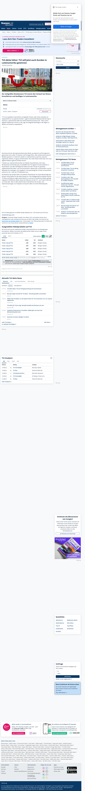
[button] (51, 24)
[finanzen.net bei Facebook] (46, 768)
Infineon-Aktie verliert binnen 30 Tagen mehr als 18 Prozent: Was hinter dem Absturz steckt (67, 150)
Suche (67, 67)
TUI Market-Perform (18, 373)
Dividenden (70, 628)
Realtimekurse (60, 623)
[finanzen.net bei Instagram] (43, 768)
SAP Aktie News (30, 748)
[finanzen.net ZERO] (29, 50)
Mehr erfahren (12, 50)
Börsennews (4, 743)
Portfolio (58, 631)
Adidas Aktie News (29, 757)
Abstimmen (67, 676)
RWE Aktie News (55, 750)
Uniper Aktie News (40, 754)
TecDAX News (47, 743)
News (8, 28)
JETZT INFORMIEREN (18, 733)
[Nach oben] (77, 789)
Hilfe (15, 767)
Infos (31, 223)
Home (3, 32)
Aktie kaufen (45, 111)
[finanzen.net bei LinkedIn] (43, 774)
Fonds (20, 28)
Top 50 (58, 626)
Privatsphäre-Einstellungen (31, 776)
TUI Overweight (17, 367)
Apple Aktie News (56, 748)
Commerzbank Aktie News (69, 748)
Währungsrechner (59, 769)
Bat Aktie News (45, 759)
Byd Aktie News (30, 752)
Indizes (14, 28)
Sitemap (3, 773)
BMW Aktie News (55, 759)
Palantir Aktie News (42, 755)
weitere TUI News (61, 216)
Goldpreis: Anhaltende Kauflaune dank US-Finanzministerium (67, 145)
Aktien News (12, 743)
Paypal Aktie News (45, 750)
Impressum (30, 767)
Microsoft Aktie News (18, 748)
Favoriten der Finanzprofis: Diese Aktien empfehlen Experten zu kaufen (66, 132)
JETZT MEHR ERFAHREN (59, 733)
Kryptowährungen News (32, 745)
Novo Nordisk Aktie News (8, 755)
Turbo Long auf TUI (7, 243)
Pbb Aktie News (26, 761)
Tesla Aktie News (6, 747)
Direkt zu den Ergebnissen (63, 679)
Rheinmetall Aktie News (66, 745)
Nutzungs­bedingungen (33, 773)
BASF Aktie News (16, 747)
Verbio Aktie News (36, 761)
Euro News (21, 745)
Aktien (3, 28)
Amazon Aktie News (38, 747)
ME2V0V (3, 257)
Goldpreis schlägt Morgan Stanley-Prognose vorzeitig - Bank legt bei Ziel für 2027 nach (66, 137)
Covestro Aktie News (55, 755)
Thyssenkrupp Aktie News (55, 752)
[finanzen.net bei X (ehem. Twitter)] (46, 771)
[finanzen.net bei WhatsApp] (43, 777)
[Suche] (43, 24)
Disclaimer (30, 771)
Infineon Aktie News (33, 750)
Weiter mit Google (66, 26)
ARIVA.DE (41, 789)
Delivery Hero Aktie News (8, 759)
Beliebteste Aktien (72, 620)
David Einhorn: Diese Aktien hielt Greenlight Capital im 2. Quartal (65, 141)
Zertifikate (31, 28)
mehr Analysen (6, 381)
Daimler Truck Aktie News (52, 757)
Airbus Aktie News (19, 752)
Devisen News (5, 745)
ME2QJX (11, 257)
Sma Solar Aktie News (67, 757)
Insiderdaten (59, 628)
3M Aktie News (47, 761)
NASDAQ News (67, 743)
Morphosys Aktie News (64, 754)
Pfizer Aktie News (21, 755)
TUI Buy (15, 370)
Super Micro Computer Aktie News (10, 761)
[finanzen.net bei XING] (46, 774)
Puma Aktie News (18, 757)
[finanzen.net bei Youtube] (43, 771)
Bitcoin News (43, 745)
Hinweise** (33, 257)
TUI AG (5, 109)
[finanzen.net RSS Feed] (46, 777)
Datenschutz (30, 769)
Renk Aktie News (66, 750)
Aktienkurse (59, 620)
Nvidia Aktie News (54, 745)
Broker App (57, 771)
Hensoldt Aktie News (20, 750)
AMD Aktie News (29, 754)
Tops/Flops (70, 626)
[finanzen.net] (7, 23)
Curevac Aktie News (6, 757)
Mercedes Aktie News (70, 752)
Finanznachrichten (22, 743)
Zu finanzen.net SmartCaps (67, 533)
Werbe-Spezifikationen (20, 771)
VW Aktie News (56, 761)
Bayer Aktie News (27, 747)
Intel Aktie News (31, 755)
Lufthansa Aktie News (7, 752)
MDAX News (39, 743)
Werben (16, 769)
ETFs (24, 28)
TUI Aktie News (66, 747)
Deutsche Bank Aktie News (42, 748)
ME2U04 (7, 257)
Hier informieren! (61, 692)
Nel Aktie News (40, 757)
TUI (3, 117)
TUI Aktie (14, 32)
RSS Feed (47, 322)
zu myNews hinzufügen (8, 324)
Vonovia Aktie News (18, 754)
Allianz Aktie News (6, 748)
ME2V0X (49, 256)
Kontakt (3, 767)
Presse (3, 771)
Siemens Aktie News (67, 755)
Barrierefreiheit (31, 778)
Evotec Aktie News (52, 754)
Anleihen (50, 28)
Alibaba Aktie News (21, 759)
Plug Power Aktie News (7, 750)
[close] (77, 7)
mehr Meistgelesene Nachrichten (65, 154)
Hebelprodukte (40, 28)
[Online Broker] (7, 25)
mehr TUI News (6, 322)
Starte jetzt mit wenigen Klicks (10, 221)
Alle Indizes (70, 623)
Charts (5, 111)
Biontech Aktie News (41, 752)
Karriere (3, 769)
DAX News (32, 743)
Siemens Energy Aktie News (53, 747)
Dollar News (13, 745)
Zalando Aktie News (66, 759)
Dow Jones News (57, 743)
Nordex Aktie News (6, 754)
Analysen (14, 111)
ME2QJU (15, 257)
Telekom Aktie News (33, 759)
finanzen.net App (58, 767)
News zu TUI (21, 32)
